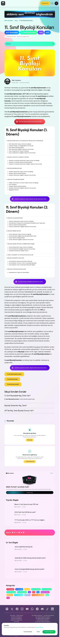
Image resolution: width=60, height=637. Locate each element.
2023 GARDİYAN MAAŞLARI (23, 547)
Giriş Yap (29, 440)
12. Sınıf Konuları (22, 592)
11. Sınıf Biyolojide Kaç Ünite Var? (17, 395)
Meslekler (27, 595)
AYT (38, 592)
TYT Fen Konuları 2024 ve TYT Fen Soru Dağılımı (29, 520)
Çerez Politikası (39, 627)
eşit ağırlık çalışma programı (43, 618)
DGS (47, 595)
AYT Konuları (19, 589)
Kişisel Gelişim (45, 592)
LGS (8, 598)
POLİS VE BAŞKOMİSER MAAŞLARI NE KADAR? (29, 569)
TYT (34, 592)
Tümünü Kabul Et (49, 631)
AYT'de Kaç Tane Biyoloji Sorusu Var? (19, 410)
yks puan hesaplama (16, 617)
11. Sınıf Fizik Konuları (12, 379)
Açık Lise (27, 589)
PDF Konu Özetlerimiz (38, 595)
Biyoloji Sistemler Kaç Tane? (15, 405)
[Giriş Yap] (52, 3)
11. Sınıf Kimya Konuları (13, 384)
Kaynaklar (9, 595)
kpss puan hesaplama (16, 620)
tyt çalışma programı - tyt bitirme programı (43, 615)
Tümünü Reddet (27, 631)
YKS (29, 592)
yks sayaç (16, 621)
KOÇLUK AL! (45, 3)
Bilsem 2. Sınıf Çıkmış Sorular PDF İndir (26, 504)
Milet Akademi (8, 20)
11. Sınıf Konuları (11, 592)
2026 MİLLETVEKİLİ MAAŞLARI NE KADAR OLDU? (30, 558)
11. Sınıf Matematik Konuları (14, 374)
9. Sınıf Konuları (36, 589)
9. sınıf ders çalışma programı (42, 621)
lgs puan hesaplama (16, 618)
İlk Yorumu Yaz (30, 461)
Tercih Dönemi (19, 595)
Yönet (38, 631)
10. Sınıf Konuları (46, 589)
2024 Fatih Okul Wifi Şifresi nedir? (25, 512)
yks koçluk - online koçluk (16, 615)
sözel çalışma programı (43, 620)
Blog (16, 20)
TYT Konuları (10, 589)
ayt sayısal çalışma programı (43, 617)
